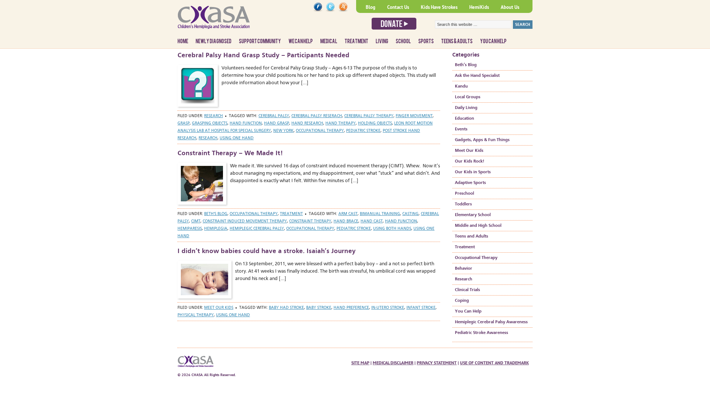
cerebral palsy (273, 116)
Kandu (461, 86)
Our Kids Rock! (469, 161)
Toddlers (463, 204)
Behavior (463, 268)
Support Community (260, 41)
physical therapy (196, 315)
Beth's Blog (215, 214)
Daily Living (466, 108)
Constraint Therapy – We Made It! (230, 153)
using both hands (392, 229)
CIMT (195, 221)
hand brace (346, 221)
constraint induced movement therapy (245, 221)
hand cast (372, 221)
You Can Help (493, 41)
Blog (370, 7)
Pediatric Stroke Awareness (481, 333)
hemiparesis (190, 229)
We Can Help (300, 41)
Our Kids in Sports (473, 172)
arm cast (348, 214)
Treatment (356, 41)
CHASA (233, 20)
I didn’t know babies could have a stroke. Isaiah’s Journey (267, 251)
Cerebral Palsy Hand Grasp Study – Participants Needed (263, 55)
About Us (510, 7)
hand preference (351, 308)
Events (461, 129)
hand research (307, 124)
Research (213, 116)
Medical (328, 41)
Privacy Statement (437, 363)
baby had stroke (286, 308)
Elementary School (473, 215)
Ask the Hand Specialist (477, 76)
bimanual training (380, 214)
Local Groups (467, 97)
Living (382, 41)
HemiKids (479, 7)
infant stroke (421, 308)
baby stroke (318, 308)
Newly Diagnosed (213, 41)
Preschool (464, 193)
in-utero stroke (387, 308)
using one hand (237, 138)
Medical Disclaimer (393, 363)
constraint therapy (310, 221)
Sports (426, 41)
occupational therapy (320, 131)
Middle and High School (478, 226)
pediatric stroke (363, 131)
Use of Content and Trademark (494, 363)
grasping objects (209, 124)
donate (394, 24)
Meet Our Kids (218, 308)
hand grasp (276, 124)
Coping (462, 301)
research (208, 138)
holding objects (375, 124)
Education (464, 118)
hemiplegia (215, 229)
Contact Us (398, 7)
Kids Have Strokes (439, 7)
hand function (246, 124)
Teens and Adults (471, 236)
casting (410, 214)
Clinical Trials (467, 290)
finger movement (414, 116)
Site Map (360, 363)
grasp (184, 124)
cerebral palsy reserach (316, 116)
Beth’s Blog (466, 65)
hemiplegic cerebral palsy (257, 229)
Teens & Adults (457, 41)
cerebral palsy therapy (368, 116)
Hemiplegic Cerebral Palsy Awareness (491, 322)
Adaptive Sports (470, 183)
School (403, 41)
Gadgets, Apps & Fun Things (482, 140)
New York (283, 131)
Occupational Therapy (254, 214)
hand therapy (340, 124)
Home (183, 41)
